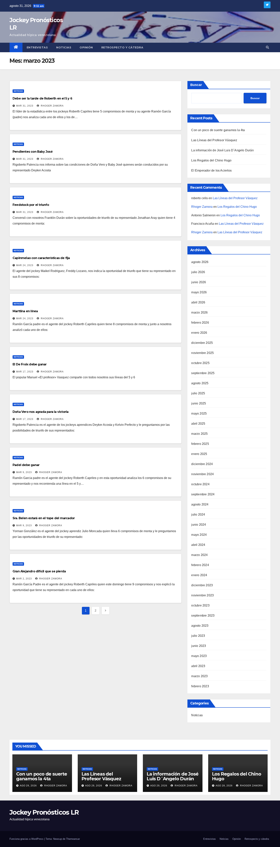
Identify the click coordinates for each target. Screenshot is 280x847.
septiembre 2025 (202, 373)
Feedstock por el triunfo (31, 205)
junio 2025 (198, 403)
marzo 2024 (199, 555)
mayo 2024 (199, 534)
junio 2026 (198, 282)
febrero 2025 (200, 443)
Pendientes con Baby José (33, 151)
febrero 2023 (200, 686)
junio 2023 (198, 645)
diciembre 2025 (202, 342)
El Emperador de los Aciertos (211, 170)
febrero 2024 (200, 565)
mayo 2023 (199, 656)
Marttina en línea (25, 311)
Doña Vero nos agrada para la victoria (40, 412)
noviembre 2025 (202, 353)
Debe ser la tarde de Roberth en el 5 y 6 (42, 98)
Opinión (86, 47)
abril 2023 (198, 666)
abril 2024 (198, 544)
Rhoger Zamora (52, 105)
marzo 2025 (199, 433)
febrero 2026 (200, 322)
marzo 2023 (199, 676)
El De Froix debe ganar (29, 364)
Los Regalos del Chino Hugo (211, 160)
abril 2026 (198, 302)
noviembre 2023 (202, 595)
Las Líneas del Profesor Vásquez (214, 140)
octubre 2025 (200, 363)
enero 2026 (199, 332)
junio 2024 (198, 524)
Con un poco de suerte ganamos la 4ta (218, 130)
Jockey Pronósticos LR (44, 812)
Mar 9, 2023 (24, 472)
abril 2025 (198, 423)
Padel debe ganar (26, 465)
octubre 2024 (200, 484)
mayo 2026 (199, 292)
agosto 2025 (199, 383)
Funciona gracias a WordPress (27, 838)
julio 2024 (198, 514)
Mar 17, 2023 (24, 371)
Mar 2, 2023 (24, 578)
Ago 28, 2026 (224, 785)
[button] (267, 47)
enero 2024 (199, 575)
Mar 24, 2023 (24, 265)
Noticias (63, 47)
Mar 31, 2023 (24, 105)
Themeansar (73, 838)
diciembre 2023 (202, 585)
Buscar (196, 85)
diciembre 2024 (202, 464)
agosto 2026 (199, 262)
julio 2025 (198, 393)
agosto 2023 (199, 625)
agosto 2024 (199, 504)
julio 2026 (198, 272)
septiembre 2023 (202, 615)
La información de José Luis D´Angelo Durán (222, 150)
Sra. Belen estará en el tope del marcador (44, 518)
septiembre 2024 (202, 494)
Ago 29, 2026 (28, 785)
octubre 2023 (200, 605)
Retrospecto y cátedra (122, 47)
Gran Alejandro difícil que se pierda (39, 571)
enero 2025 (199, 454)
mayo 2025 (199, 413)
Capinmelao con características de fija (41, 258)
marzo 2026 (199, 312)
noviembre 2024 (202, 474)
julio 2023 (198, 635)
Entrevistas (37, 47)
